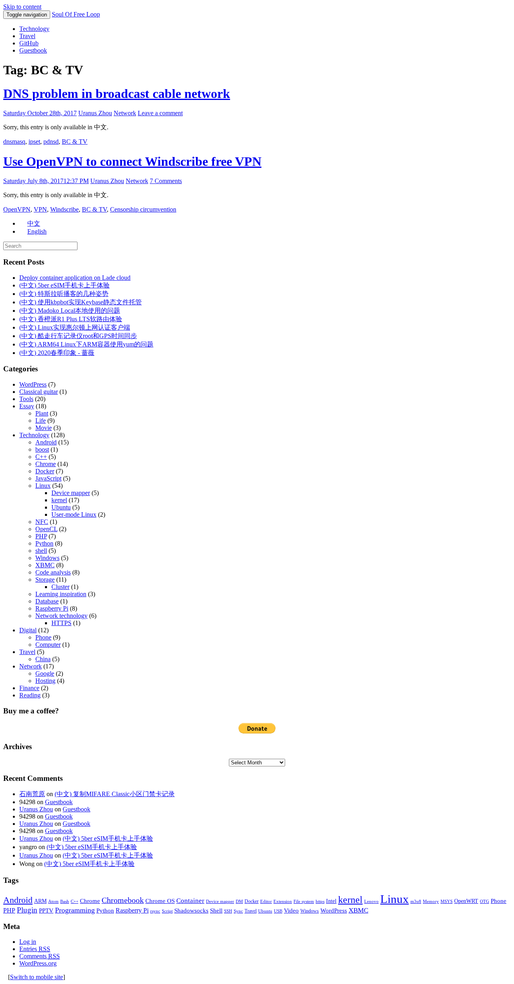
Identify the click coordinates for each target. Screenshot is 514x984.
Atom (53, 901)
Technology (34, 28)
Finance (29, 688)
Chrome (45, 463)
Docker (44, 471)
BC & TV (75, 141)
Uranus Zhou (95, 113)
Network (125, 113)
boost (42, 449)
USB (278, 911)
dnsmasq (14, 141)
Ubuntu (61, 507)
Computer (48, 644)
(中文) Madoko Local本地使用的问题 (69, 310)
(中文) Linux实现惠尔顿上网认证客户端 (74, 327)
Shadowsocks (191, 910)
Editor (266, 901)
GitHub (29, 43)
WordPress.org (38, 963)
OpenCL (46, 529)
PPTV (46, 910)
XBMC (45, 565)
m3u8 (415, 901)
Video (291, 910)
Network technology (61, 615)
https (320, 901)
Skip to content (22, 6)
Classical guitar (38, 391)
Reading (30, 695)
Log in (27, 941)
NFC (41, 521)
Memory (431, 901)
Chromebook (123, 900)
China (43, 659)
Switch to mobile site (36, 977)
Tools (26, 398)
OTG (484, 901)
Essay (26, 406)
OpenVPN (17, 209)
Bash (64, 901)
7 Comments (166, 180)
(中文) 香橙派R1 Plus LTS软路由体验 (70, 319)
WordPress (33, 384)
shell (41, 550)
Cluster (60, 586)
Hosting (45, 680)
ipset (34, 141)
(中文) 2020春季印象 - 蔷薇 (56, 352)
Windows (47, 557)
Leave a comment (160, 113)
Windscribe (64, 209)
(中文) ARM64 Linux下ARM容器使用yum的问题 (86, 344)
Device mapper (70, 492)
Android (46, 442)
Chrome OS (160, 900)
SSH (228, 911)
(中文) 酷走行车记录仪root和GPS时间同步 (78, 335)
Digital (28, 630)
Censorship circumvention (143, 209)
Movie (43, 427)
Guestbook (33, 50)
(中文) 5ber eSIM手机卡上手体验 (64, 285)
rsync (155, 911)
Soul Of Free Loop (76, 14)
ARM (40, 901)
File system (304, 901)
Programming (75, 910)
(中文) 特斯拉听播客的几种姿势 (63, 293)
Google (44, 673)
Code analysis (53, 572)
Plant (41, 413)
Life (40, 420)
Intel (331, 901)
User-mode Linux (73, 514)
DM (239, 901)
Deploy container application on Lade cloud (75, 277)
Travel (27, 36)
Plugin (27, 910)
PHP (41, 536)
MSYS (447, 901)
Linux (43, 485)
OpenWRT (466, 901)
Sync (238, 911)
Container (190, 901)
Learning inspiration (60, 594)
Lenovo (371, 901)
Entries (34, 948)
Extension (282, 901)
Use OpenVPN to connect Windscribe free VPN (132, 161)
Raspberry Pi (51, 608)
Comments (39, 956)
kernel (59, 500)
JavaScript (48, 478)
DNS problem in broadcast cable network (116, 93)
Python (44, 543)
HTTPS (61, 622)
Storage (45, 579)
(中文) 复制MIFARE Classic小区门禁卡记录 (115, 793)
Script (167, 911)
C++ (41, 456)
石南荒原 (32, 793)
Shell (216, 910)
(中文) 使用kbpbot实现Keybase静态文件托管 (80, 302)
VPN (40, 209)
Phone (43, 637)
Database (47, 601)
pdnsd (51, 141)
